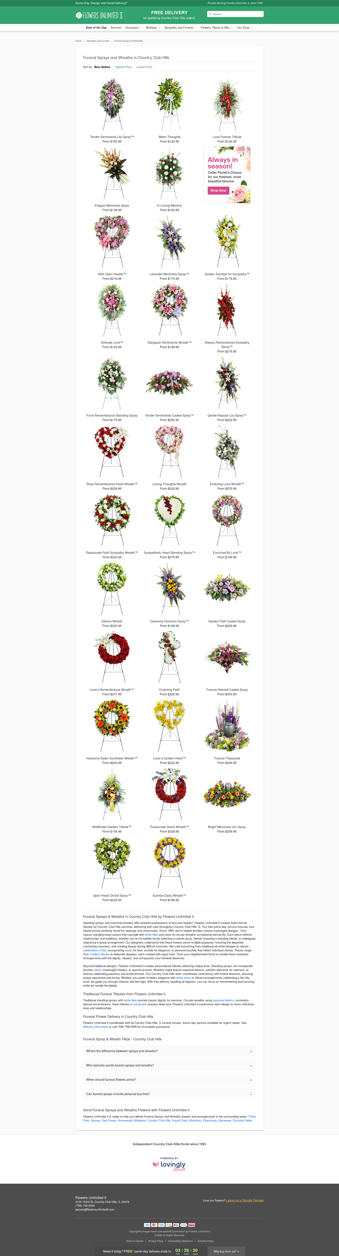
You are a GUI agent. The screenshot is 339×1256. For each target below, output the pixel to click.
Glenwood (224, 1120)
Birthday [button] (151, 27)
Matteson (140, 1120)
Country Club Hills (159, 1120)
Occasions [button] (132, 27)
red (135, 1004)
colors (97, 970)
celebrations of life (94, 950)
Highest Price (123, 67)
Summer (116, 27)
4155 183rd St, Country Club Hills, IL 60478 (102, 1202)
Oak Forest (109, 1120)
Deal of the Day (96, 27)
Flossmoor (210, 1120)
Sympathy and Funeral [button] (179, 27)
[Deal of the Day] (227, 174)
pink (144, 1004)
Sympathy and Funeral (97, 40)
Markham (195, 1120)
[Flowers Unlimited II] (103, 15)
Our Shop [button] (243, 27)
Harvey (95, 1120)
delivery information (95, 1026)
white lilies (151, 934)
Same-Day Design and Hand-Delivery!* (101, 3)
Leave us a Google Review (245, 1200)
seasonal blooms (224, 1000)
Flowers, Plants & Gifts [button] (215, 27)
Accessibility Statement (180, 1241)
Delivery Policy (205, 1241)
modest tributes (100, 954)
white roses (183, 977)
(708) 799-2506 (85, 1205)
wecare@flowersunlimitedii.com (94, 1209)
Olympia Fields (242, 1120)
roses (128, 950)
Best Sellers (102, 67)
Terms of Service (134, 1241)
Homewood (125, 1120)
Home (78, 40)
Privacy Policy (155, 1241)
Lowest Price (144, 67)
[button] (328, 1239)
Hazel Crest (180, 1120)
